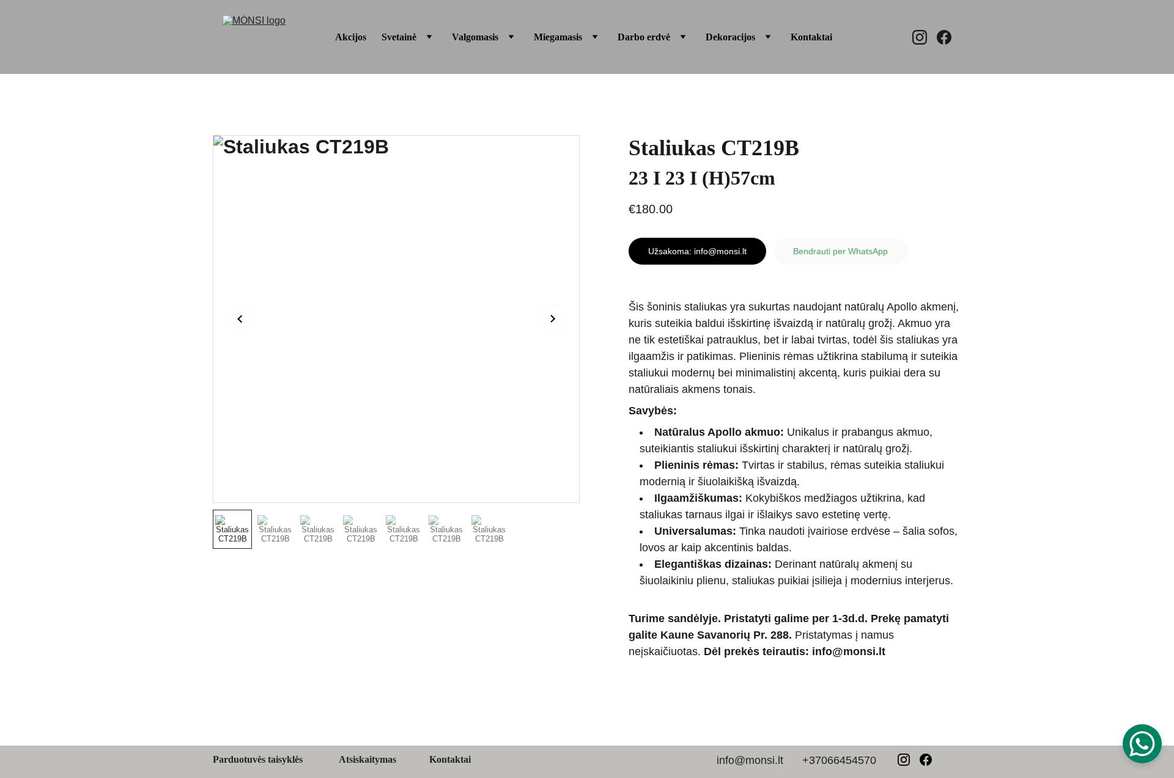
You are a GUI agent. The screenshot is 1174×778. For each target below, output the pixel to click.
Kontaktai (811, 37)
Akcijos (350, 37)
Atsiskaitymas (367, 759)
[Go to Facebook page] (944, 37)
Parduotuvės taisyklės (258, 759)
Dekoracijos (730, 37)
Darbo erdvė (644, 37)
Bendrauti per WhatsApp (840, 251)
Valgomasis (475, 37)
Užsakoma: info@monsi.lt (697, 251)
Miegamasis (558, 37)
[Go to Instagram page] (924, 37)
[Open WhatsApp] (1142, 743)
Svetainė (399, 37)
